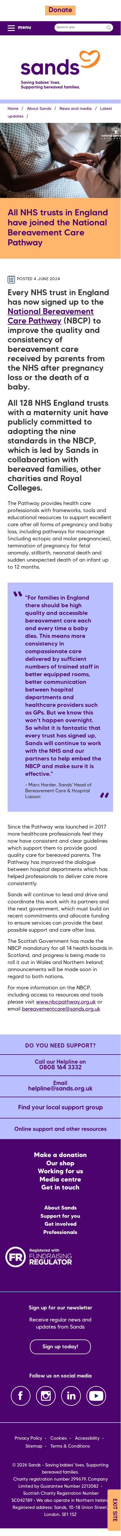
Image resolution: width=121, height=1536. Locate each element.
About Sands (39, 109)
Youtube (96, 1396)
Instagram (46, 1396)
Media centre (60, 1180)
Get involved (60, 1224)
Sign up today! (60, 1346)
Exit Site (114, 1510)
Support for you (60, 1216)
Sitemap (33, 1446)
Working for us (60, 1171)
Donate (60, 10)
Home (13, 109)
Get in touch (60, 1188)
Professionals (60, 1232)
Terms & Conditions (70, 1446)
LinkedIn (71, 1396)
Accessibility (87, 1438)
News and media (75, 109)
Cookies (58, 1438)
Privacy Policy (28, 1438)
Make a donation (60, 1155)
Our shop (60, 1164)
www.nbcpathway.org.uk (66, 1002)
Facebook (20, 1396)
